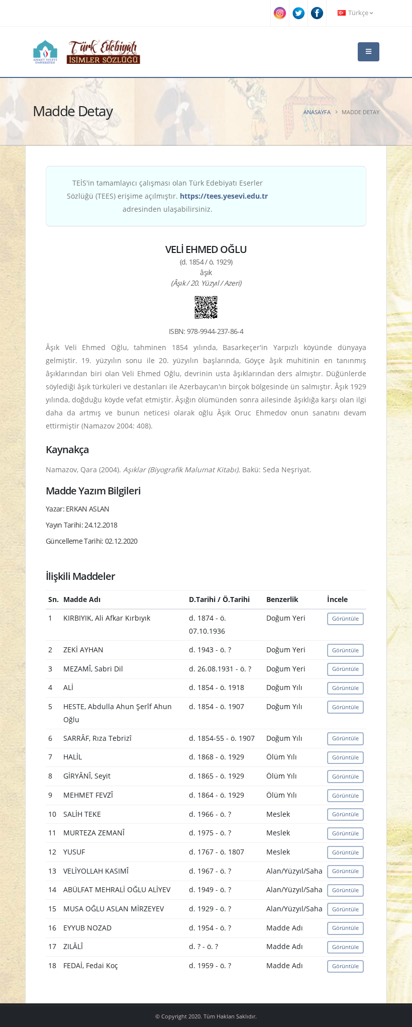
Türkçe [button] (358, 13)
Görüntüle (345, 618)
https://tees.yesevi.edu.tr (224, 196)
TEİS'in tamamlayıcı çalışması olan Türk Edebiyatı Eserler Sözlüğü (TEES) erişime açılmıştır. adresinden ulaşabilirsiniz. (167, 196)
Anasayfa (317, 112)
